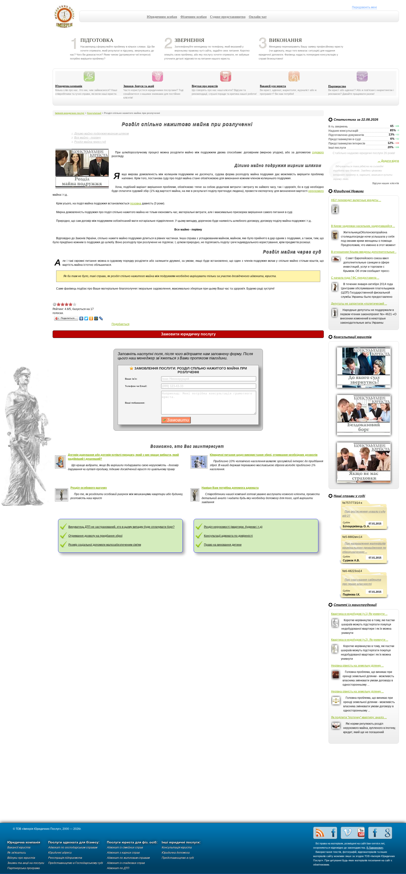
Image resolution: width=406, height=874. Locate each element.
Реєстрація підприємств (65, 857)
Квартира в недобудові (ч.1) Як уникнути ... (359, 614)
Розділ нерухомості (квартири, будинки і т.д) (233, 526)
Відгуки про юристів (205, 86)
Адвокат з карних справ (123, 852)
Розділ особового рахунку (88, 487)
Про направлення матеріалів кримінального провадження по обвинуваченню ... (364, 548)
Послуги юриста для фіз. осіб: (132, 842)
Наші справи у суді (349, 496)
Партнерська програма (23, 868)
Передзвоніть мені (364, 7)
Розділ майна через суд (90, 141)
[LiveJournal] (101, 318)
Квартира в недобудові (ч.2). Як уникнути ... (359, 639)
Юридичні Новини (349, 191)
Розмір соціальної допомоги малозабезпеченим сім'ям (104, 544)
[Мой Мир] (96, 318)
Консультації (94, 113)
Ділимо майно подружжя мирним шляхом (101, 133)
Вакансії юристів (18, 847)
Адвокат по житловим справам (128, 857)
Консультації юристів (352, 337)
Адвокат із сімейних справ (125, 847)
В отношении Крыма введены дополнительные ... (363, 252)
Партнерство (337, 86)
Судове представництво (228, 16)
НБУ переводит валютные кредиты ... (356, 200)
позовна (135, 203)
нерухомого (316, 191)
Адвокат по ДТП (118, 868)
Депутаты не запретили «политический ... (359, 303)
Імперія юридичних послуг (66, 16)
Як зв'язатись (16, 852)
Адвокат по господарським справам (72, 847)
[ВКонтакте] (81, 318)
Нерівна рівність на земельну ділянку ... (357, 665)
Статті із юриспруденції (355, 605)
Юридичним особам (162, 16)
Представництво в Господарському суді (75, 863)
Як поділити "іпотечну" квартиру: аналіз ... (359, 717)
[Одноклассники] (91, 318)
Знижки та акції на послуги (25, 863)
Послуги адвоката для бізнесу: (74, 842)
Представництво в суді (178, 857)
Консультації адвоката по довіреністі (228, 535)
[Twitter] (86, 318)
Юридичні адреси (60, 852)
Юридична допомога (176, 852)
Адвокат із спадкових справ (126, 863)
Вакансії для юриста (273, 86)
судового (318, 152)
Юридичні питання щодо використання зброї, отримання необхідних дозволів (263, 455)
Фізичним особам (193, 16)
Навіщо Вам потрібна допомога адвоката (230, 487)
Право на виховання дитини (223, 544)
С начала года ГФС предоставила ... (355, 277)
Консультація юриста (177, 847)
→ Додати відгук (388, 161)
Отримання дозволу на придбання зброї (95, 535)
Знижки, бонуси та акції (138, 86)
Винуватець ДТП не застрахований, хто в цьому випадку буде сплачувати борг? (121, 526)
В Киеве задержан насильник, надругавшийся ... (363, 226)
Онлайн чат (258, 16)
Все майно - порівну (87, 137)
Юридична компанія (68, 86)
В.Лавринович (375, 847)
